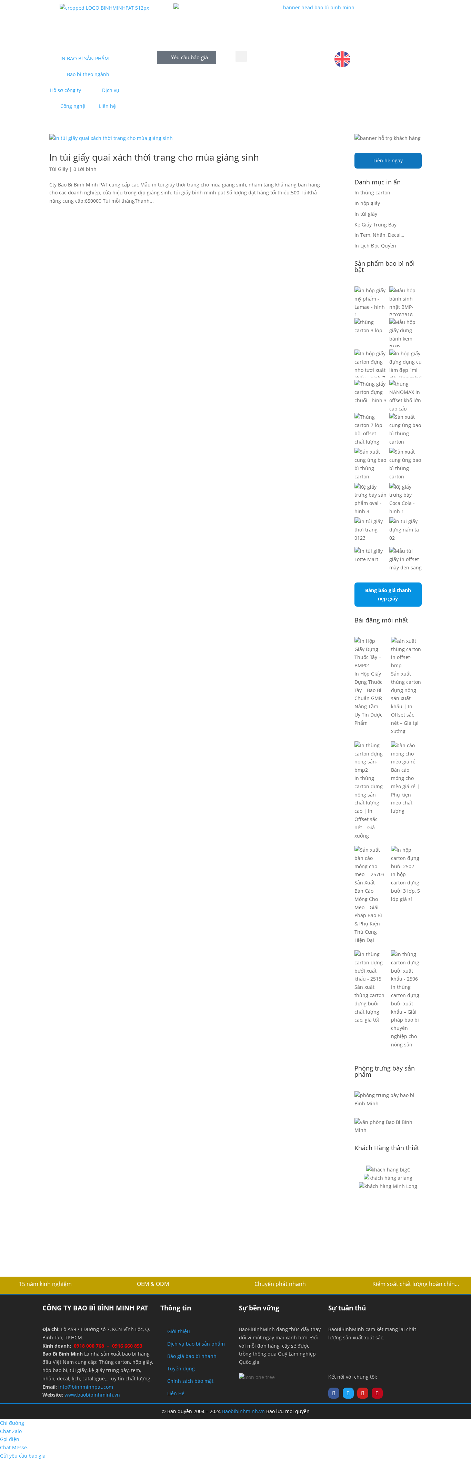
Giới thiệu (178, 1331)
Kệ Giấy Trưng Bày (375, 224)
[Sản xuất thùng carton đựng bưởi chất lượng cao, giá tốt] (369, 966)
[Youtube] (362, 1393)
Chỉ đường (12, 1423)
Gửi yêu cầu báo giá (23, 1455)
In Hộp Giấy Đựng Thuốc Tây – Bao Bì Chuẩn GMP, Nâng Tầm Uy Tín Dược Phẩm (368, 698)
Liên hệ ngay (388, 160)
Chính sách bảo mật (190, 1381)
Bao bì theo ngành (88, 74)
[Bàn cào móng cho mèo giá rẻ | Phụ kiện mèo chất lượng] (406, 753)
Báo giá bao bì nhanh (192, 1356)
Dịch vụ (110, 90)
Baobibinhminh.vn (243, 1411)
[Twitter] (348, 1393)
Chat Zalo (11, 1431)
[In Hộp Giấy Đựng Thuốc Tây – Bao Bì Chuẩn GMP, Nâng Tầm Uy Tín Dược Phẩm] (369, 653)
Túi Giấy (58, 169)
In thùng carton (372, 192)
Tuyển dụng (181, 1368)
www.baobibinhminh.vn (92, 1394)
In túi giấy (365, 214)
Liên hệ (107, 106)
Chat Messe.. (15, 1447)
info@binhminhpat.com (85, 1386)
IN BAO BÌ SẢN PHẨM (84, 58)
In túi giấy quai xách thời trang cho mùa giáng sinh (154, 157)
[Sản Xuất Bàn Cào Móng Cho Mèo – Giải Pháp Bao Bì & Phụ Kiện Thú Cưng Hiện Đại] (369, 862)
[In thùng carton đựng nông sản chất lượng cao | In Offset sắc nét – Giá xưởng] (369, 757)
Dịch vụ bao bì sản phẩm (196, 1343)
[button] (241, 56)
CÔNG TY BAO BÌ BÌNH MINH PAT (95, 1308)
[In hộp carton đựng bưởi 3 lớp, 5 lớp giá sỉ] (406, 858)
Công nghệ (72, 106)
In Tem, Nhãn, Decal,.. (379, 235)
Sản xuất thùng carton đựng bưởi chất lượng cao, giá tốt (369, 1003)
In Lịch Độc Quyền (375, 245)
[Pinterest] (377, 1393)
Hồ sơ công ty (65, 90)
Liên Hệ (175, 1393)
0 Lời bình (85, 169)
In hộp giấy (367, 203)
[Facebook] (333, 1393)
